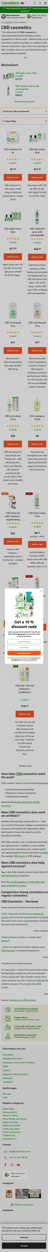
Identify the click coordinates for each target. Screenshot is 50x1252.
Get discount (24, 653)
